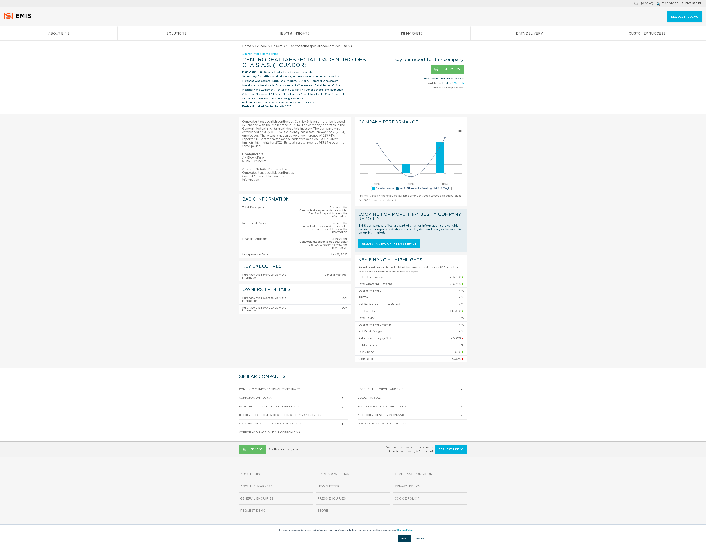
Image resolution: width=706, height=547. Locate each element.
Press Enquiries (332, 498)
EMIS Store (670, 3)
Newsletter (328, 486)
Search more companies (260, 53)
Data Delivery (529, 33)
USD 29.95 (449, 69)
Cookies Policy (404, 529)
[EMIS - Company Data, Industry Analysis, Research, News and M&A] (18, 18)
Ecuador (261, 46)
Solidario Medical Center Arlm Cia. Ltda (270, 423)
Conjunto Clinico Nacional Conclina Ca (270, 389)
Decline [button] (420, 538)
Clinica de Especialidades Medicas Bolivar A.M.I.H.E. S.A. (281, 415)
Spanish (459, 83)
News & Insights (294, 33)
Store (323, 510)
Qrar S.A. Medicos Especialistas (382, 423)
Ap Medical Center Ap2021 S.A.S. (381, 415)
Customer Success (647, 33)
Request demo (252, 510)
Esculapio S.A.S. (369, 397)
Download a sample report (447, 87)
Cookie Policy (407, 498)
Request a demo (451, 449)
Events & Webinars (335, 474)
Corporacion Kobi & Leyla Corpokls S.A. (270, 432)
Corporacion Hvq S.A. (255, 397)
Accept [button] (404, 538)
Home (246, 46)
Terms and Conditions (414, 474)
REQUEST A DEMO (685, 16)
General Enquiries (256, 498)
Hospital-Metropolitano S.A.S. (381, 389)
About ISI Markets (256, 486)
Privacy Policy (407, 486)
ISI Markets (412, 33)
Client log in (691, 3)
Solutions (176, 33)
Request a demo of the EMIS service (389, 243)
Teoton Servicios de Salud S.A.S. (382, 406)
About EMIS (58, 33)
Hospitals (278, 46)
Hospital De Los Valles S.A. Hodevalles (269, 406)
